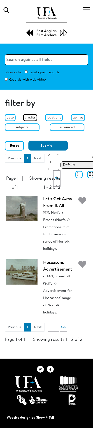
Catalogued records (43, 72)
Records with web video (27, 79)
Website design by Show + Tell (30, 418)
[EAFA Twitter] (42, 369)
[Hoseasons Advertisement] (22, 272)
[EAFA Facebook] (51, 369)
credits (30, 117)
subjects (22, 127)
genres (78, 117)
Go (63, 327)
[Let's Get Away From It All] (22, 208)
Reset (14, 146)
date (10, 117)
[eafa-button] (79, 174)
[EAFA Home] (46, 21)
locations (54, 117)
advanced (67, 127)
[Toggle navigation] (86, 10)
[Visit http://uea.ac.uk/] (28, 384)
